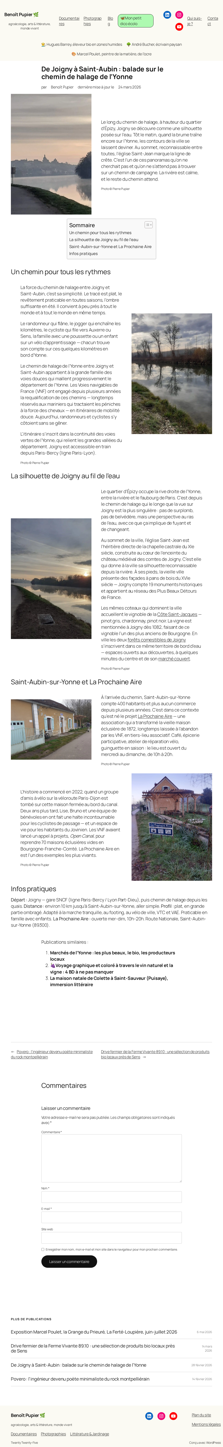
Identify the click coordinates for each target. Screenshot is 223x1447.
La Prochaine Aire (155, 716)
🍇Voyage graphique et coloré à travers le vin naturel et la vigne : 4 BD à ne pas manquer (111, 968)
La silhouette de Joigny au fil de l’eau (103, 239)
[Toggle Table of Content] (146, 224)
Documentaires (24, 1433)
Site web (47, 1229)
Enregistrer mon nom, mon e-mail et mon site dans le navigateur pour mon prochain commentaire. (112, 1249)
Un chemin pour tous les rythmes (100, 232)
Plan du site (201, 1414)
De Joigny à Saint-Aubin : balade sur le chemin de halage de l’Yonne (78, 1365)
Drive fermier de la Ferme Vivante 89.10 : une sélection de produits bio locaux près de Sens (93, 1348)
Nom (45, 1188)
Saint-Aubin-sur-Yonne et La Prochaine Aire (110, 246)
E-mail (46, 1209)
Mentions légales (206, 1424)
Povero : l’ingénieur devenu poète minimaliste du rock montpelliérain (80, 1378)
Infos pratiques (83, 253)
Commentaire (51, 1132)
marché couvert (174, 659)
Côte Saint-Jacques (177, 614)
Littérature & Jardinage (89, 1433)
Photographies (53, 1433)
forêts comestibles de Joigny (157, 640)
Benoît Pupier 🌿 (21, 14)
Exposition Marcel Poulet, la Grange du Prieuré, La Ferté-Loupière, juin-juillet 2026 (94, 1331)
